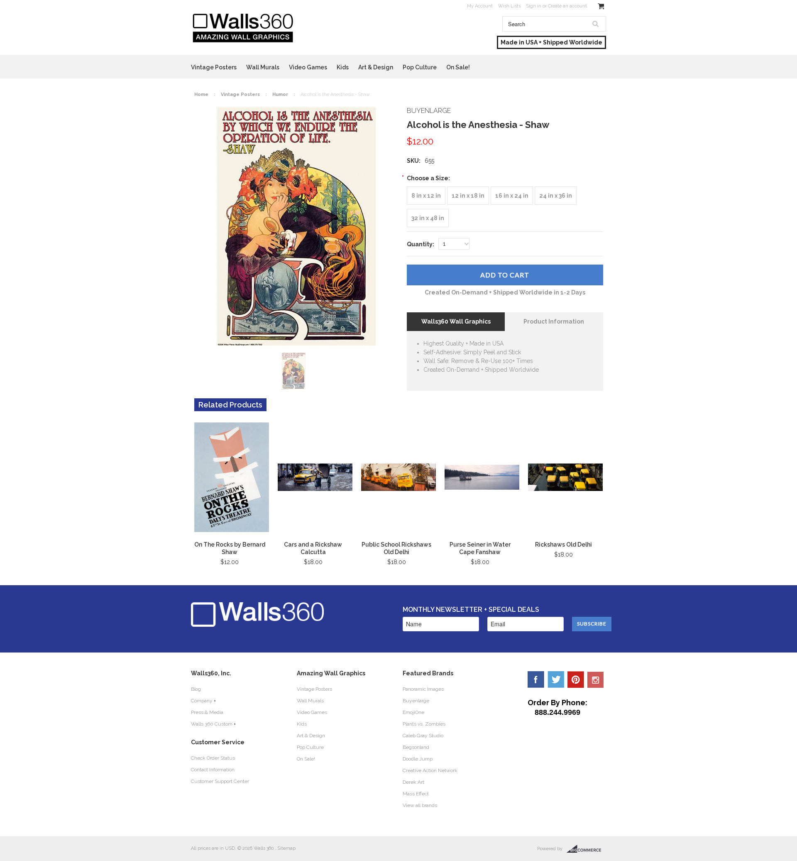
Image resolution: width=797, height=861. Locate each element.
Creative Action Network (430, 770)
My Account (480, 6)
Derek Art (413, 782)
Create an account (567, 6)
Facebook (536, 679)
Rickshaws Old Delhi (563, 544)
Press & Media (207, 712)
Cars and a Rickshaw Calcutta (313, 548)
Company (202, 701)
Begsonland (416, 747)
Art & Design (375, 67)
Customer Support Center (220, 781)
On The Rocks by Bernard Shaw (229, 548)
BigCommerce (586, 849)
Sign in (533, 6)
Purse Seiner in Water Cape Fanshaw (480, 548)
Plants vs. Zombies (424, 724)
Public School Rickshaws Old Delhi (396, 548)
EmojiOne (413, 712)
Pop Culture (420, 67)
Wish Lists (509, 6)
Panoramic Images (423, 689)
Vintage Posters (214, 67)
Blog (196, 689)
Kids (343, 67)
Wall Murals (262, 67)
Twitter (556, 679)
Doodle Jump (418, 759)
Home (201, 94)
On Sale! (458, 67)
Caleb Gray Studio (423, 735)
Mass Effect (416, 794)
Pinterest (575, 679)
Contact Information (213, 770)
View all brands (420, 805)
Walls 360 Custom (211, 724)
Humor (280, 94)
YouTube (595, 679)
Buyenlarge (416, 701)
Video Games (308, 67)
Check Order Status (213, 758)
